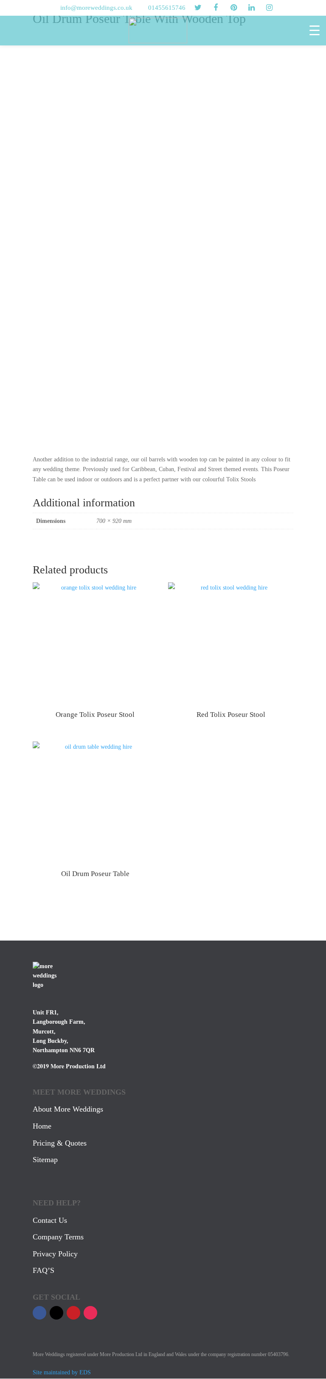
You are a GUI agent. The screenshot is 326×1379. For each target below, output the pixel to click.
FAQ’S (43, 1270)
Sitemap (45, 1159)
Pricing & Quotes (60, 1143)
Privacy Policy (55, 1254)
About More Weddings (68, 1109)
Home (42, 1126)
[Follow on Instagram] (90, 1313)
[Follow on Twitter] (56, 1313)
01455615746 (166, 7)
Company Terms (58, 1237)
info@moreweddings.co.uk (96, 7)
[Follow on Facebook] (39, 1313)
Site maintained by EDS (62, 1372)
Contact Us (50, 1220)
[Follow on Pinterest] (73, 1313)
